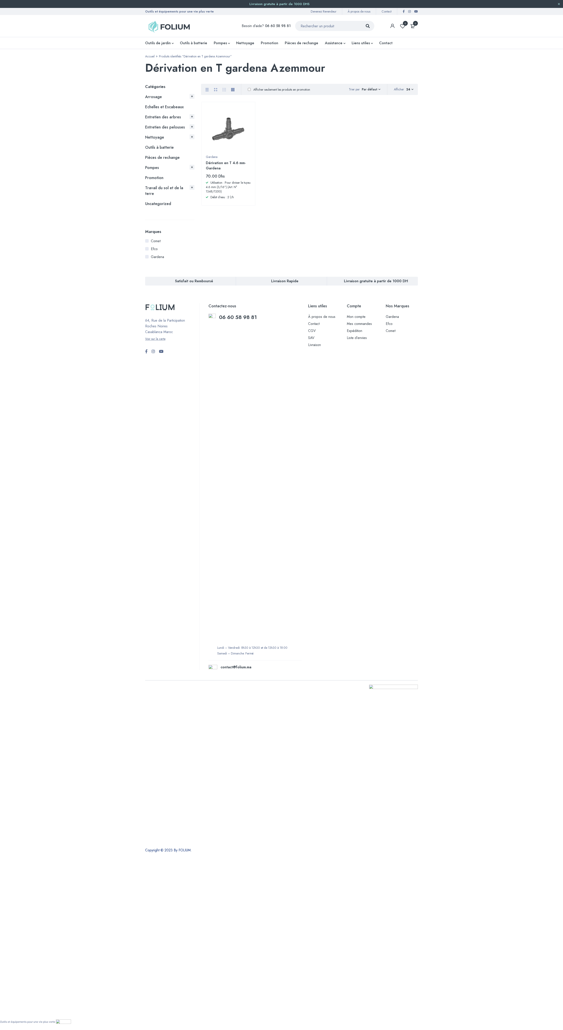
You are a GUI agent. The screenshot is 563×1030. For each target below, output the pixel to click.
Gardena (157, 256)
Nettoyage (154, 137)
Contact (386, 11)
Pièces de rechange (162, 157)
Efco (154, 248)
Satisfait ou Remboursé (194, 281)
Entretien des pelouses (165, 127)
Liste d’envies (357, 337)
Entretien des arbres (163, 117)
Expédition (354, 330)
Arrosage (153, 97)
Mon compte (356, 316)
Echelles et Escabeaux (164, 107)
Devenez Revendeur (323, 11)
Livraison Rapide (284, 281)
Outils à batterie (159, 147)
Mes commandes (359, 323)
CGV (312, 330)
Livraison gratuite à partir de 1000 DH (376, 281)
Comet (156, 241)
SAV (311, 337)
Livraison (314, 344)
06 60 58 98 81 (238, 317)
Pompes (152, 167)
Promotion (154, 178)
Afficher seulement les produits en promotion (281, 90)
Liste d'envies (405, 23)
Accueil (150, 56)
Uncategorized (158, 204)
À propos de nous (359, 11)
